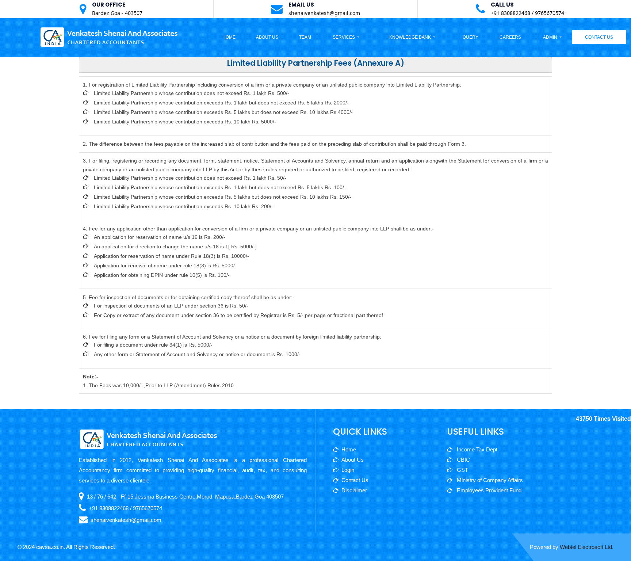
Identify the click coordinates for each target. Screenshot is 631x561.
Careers (510, 37)
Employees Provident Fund (488, 490)
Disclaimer (354, 490)
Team (305, 37)
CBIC (462, 460)
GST (461, 470)
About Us (267, 37)
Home (229, 37)
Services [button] (344, 37)
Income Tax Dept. (477, 449)
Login (347, 470)
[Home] (109, 37)
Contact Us (599, 37)
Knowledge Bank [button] (410, 37)
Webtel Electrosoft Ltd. (586, 547)
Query (470, 37)
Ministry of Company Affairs (489, 480)
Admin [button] (550, 37)
